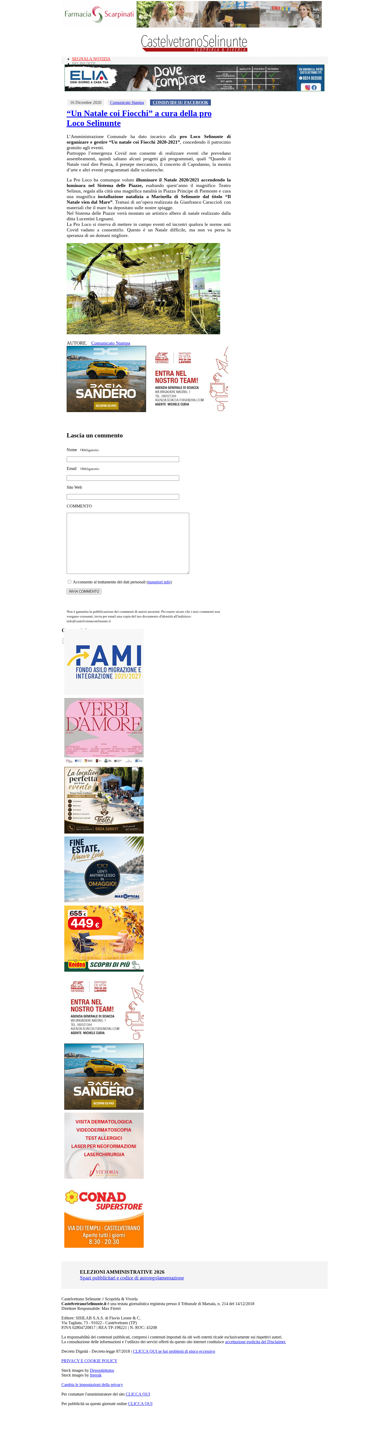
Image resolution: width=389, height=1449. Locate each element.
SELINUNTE (84, 63)
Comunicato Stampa (127, 102)
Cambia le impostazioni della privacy (92, 1384)
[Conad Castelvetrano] (104, 1246)
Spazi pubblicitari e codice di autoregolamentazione (132, 1278)
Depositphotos (102, 1370)
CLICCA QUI (138, 1394)
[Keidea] (104, 970)
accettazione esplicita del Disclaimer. (255, 1342)
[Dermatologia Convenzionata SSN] (104, 1177)
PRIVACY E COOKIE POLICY (89, 1361)
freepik (96, 1375)
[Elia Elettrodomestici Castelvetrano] (194, 90)
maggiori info (159, 582)
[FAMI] (104, 693)
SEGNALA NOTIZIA (91, 59)
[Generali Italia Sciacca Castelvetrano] (188, 410)
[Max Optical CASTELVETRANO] (104, 901)
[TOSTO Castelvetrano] (104, 832)
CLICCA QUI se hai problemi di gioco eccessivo (174, 1351)
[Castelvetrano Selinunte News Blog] (194, 50)
